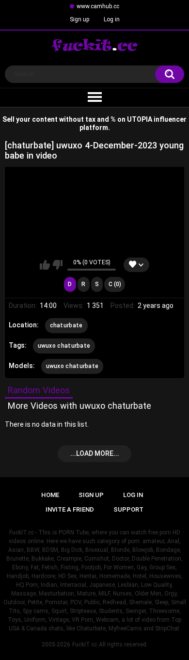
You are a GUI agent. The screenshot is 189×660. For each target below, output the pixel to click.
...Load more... (94, 453)
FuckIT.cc (84, 644)
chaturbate (66, 325)
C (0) (115, 284)
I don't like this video (57, 265)
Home (50, 495)
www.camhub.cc (98, 6)
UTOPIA (139, 119)
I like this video (45, 265)
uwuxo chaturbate (64, 345)
